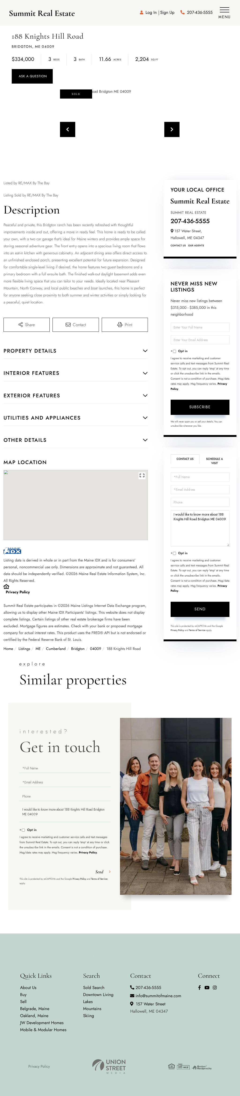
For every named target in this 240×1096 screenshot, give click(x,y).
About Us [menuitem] (28, 988)
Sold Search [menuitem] (93, 988)
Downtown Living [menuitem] (98, 995)
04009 (95, 649)
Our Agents (196, 245)
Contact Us (178, 245)
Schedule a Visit (214, 461)
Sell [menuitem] (23, 1002)
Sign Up (167, 12)
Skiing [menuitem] (88, 1016)
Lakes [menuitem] (88, 1002)
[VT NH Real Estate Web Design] (109, 1066)
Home (8, 649)
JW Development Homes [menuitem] (42, 1023)
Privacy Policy (18, 592)
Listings (24, 649)
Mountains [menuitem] (92, 1009)
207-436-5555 (200, 12)
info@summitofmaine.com (158, 996)
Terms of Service (197, 630)
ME (38, 649)
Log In (151, 12)
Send (200, 609)
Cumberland (56, 649)
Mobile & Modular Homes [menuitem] (43, 1030)
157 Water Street (149, 1007)
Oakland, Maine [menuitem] (34, 1016)
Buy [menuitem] (23, 995)
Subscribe (199, 407)
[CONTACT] (32, 76)
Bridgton (78, 649)
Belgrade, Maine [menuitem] (34, 1009)
